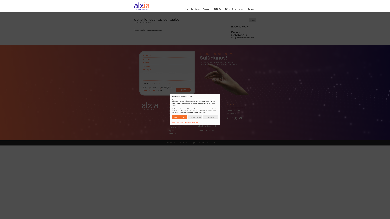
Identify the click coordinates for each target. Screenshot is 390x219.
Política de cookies (177, 122)
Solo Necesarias (195, 117)
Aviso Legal (195, 122)
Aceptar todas (179, 117)
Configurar (210, 117)
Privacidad (188, 122)
